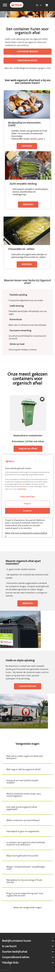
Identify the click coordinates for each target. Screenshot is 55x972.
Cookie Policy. (21, 489)
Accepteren (27, 511)
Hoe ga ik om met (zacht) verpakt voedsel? (22, 781)
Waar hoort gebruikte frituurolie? (22, 855)
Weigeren (27, 503)
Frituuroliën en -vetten (21, 249)
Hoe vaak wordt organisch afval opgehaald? (21, 808)
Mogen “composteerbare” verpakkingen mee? (25, 868)
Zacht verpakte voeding (23, 184)
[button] (5, 5)
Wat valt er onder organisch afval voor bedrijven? (24, 757)
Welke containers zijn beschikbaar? (23, 820)
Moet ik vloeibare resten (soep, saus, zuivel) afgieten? (23, 795)
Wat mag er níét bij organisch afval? (23, 769)
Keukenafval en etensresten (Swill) (24, 124)
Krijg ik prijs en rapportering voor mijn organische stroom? (24, 894)
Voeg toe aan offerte (28, 448)
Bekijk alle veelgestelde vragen (28, 907)
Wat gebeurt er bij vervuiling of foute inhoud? (24, 881)
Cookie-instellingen (27, 496)
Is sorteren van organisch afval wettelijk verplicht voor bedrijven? (25, 843)
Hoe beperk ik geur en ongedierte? (22, 831)
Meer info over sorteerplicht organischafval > (26, 534)
